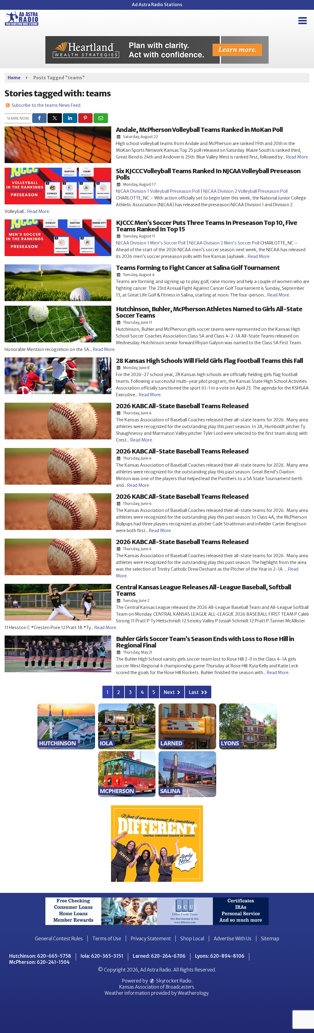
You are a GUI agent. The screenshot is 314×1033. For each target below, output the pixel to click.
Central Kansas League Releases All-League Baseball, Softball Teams (203, 590)
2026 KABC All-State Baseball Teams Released (182, 406)
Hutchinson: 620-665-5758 (40, 956)
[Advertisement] (157, 50)
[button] (302, 21)
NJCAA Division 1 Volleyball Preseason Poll (158, 191)
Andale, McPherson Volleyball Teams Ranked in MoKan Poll (199, 129)
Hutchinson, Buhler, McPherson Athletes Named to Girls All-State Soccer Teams (209, 312)
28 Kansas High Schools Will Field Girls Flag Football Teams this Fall (209, 360)
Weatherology (193, 993)
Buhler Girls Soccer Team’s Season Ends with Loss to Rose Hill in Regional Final (205, 642)
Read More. (297, 157)
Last (194, 692)
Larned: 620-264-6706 (159, 956)
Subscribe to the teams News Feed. (46, 105)
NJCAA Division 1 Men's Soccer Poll (151, 243)
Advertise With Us (232, 939)
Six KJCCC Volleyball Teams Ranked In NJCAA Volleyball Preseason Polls (208, 174)
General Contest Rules (59, 939)
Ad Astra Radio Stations (157, 4)
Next (170, 692)
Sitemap (270, 939)
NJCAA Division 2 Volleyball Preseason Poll (245, 191)
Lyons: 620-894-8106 (219, 956)
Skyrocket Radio (173, 981)
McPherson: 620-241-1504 (39, 962)
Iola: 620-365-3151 (102, 956)
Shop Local (192, 939)
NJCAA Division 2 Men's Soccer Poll (224, 243)
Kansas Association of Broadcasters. (157, 987)
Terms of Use (106, 939)
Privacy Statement (151, 939)
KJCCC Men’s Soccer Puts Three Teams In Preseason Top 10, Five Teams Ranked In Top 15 (206, 226)
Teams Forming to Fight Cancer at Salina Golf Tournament (198, 267)
